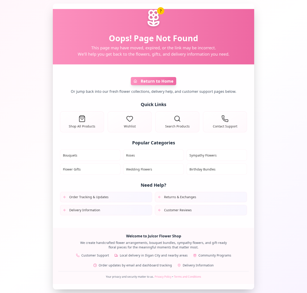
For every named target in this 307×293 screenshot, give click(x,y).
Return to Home (157, 81)
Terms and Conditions (187, 277)
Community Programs (214, 255)
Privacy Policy (163, 277)
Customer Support (95, 255)
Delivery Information (198, 265)
